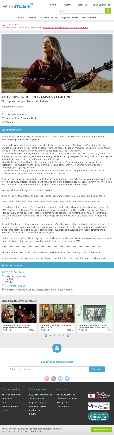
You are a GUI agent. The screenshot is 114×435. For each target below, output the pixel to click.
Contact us (6, 410)
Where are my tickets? (11, 394)
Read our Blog (35, 410)
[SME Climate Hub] (99, 420)
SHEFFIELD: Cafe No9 (12, 272)
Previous (45, 335)
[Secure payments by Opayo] (99, 409)
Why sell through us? (38, 402)
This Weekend (89, 17)
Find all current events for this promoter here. (65, 27)
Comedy (32, 17)
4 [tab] (63, 335)
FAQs (3, 402)
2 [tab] (54, 335)
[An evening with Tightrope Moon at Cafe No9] (57, 313)
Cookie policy (63, 406)
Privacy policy (63, 402)
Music (21, 17)
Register (67, 4)
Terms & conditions (10, 406)
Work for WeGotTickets (67, 398)
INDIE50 (32, 414)
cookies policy (19, 431)
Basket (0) (82, 4)
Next (68, 335)
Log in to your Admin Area (40, 394)
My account (6, 398)
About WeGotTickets (66, 394)
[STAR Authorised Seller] (99, 400)
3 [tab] (59, 335)
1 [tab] (50, 335)
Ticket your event (101, 4)
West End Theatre (48, 17)
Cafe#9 (19, 106)
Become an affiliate (37, 406)
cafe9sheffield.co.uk (15, 285)
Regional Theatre (69, 17)
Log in (53, 4)
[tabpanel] (19, 318)
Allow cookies (101, 429)
